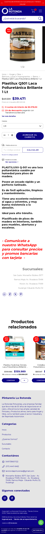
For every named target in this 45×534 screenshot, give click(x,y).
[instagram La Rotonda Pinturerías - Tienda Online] (5, 498)
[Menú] (40, 11)
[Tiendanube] (10, 523)
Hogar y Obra (15, 74)
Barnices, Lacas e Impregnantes (16, 76)
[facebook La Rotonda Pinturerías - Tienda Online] (12, 498)
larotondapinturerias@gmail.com (20, 471)
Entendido (38, 530)
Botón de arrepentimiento (25, 519)
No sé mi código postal (10, 155)
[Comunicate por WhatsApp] (41, 522)
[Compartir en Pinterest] (21, 295)
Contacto (6, 449)
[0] (33, 11)
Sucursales (6, 444)
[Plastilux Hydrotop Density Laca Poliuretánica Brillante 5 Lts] (24, 380)
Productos (6, 434)
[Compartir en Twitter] (16, 295)
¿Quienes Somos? (10, 439)
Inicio (4, 74)
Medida (4, 121)
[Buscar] (40, 19)
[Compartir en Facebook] (10, 295)
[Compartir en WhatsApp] (4, 294)
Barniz (35, 76)
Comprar (11, 380)
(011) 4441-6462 (12, 466)
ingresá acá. (7, 519)
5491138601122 (12, 462)
